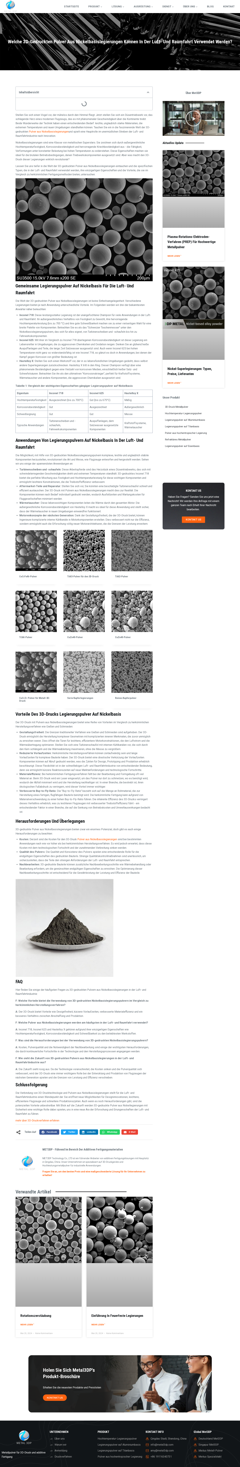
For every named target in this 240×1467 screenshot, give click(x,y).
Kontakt (229, 6)
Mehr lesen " (27, 1325)
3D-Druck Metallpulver (176, 406)
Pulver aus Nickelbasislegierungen (49, 131)
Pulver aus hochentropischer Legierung (186, 433)
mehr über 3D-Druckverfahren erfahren (37, 1120)
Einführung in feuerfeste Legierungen (117, 1316)
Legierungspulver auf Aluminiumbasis (185, 419)
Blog (210, 6)
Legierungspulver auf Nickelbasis (71, 286)
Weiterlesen (74, 708)
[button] (148, 92)
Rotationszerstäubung (35, 1316)
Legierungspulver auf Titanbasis (182, 426)
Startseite (71, 6)
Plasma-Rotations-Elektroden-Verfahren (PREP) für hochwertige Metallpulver (192, 242)
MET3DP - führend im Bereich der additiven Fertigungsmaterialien (82, 1149)
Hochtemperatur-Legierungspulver (183, 413)
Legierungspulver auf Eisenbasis (182, 446)
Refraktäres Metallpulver (178, 439)
